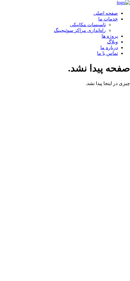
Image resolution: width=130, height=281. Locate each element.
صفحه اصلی (105, 13)
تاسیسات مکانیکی (88, 24)
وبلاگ (112, 41)
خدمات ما (108, 18)
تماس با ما (107, 53)
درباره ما (109, 47)
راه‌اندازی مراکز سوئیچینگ (80, 30)
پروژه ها (110, 36)
